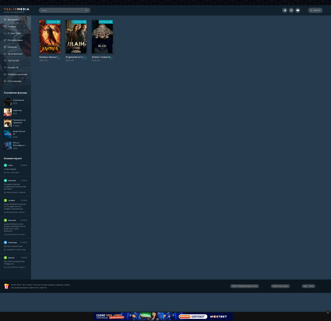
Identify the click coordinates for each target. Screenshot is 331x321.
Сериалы (12, 47)
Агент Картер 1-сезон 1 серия (16, 267)
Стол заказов (14, 81)
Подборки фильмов (17, 74)
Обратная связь (280, 286)
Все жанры (13, 19)
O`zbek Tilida (14, 33)
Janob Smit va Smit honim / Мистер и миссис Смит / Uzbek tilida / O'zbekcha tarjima (16, 250)
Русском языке (15, 40)
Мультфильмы (15, 53)
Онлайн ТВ (13, 67)
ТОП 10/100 (13, 60)
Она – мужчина (12, 172)
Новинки (12, 26)
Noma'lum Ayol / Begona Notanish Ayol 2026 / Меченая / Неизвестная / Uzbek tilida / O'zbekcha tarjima (16, 192)
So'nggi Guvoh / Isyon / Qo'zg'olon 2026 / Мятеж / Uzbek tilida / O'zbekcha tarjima (16, 212)
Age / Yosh (309, 286)
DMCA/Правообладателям (244, 286)
